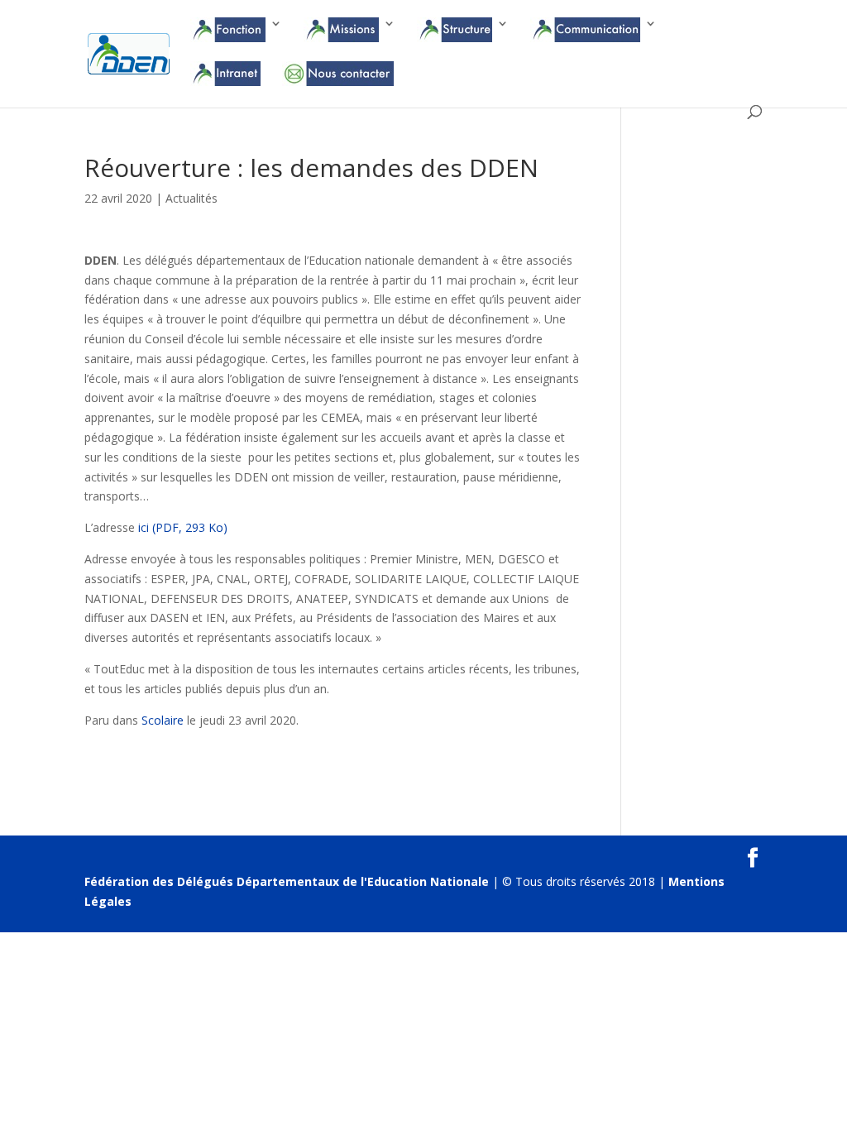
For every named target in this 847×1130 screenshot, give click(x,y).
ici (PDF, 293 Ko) (182, 527)
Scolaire (162, 720)
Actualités (191, 198)
